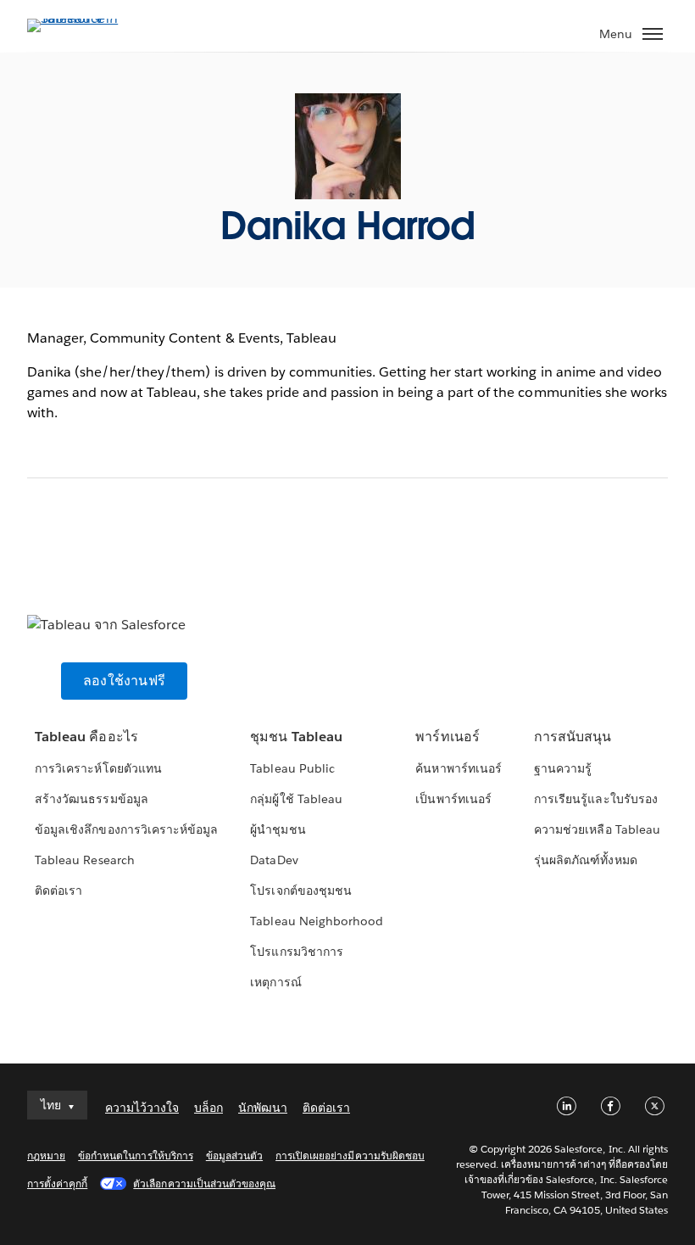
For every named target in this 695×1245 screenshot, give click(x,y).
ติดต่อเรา (58, 890)
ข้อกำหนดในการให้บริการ (135, 1155)
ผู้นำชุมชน (277, 829)
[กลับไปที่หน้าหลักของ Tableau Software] (86, 18)
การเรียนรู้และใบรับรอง (595, 799)
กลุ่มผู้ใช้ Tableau (296, 799)
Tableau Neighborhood (316, 921)
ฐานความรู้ (563, 768)
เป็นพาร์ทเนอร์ (453, 799)
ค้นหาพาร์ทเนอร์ (458, 768)
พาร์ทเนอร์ (447, 736)
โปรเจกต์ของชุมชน (300, 890)
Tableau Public (292, 768)
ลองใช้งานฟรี (124, 680)
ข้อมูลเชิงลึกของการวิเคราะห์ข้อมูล (126, 829)
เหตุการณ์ (275, 982)
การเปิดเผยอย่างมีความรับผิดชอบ (350, 1155)
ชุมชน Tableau (296, 736)
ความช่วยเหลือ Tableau (596, 829)
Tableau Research (84, 860)
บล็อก (208, 1107)
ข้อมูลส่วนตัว (234, 1155)
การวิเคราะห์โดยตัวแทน (98, 768)
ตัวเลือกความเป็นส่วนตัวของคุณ (204, 1183)
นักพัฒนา (262, 1107)
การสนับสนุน (572, 736)
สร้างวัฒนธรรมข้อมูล (91, 799)
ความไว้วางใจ (142, 1107)
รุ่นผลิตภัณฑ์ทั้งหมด (585, 860)
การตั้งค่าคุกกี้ (57, 1183)
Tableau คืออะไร (86, 736)
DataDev (273, 860)
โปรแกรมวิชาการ (296, 951)
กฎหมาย (46, 1155)
